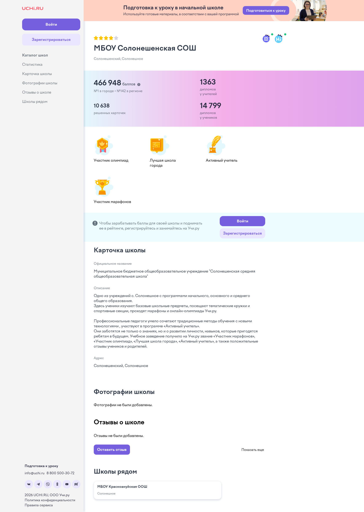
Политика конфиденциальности (50, 500)
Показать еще (252, 450)
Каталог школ (35, 55)
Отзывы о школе (36, 92)
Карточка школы (37, 73)
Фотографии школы (39, 83)
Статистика (32, 64)
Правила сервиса (39, 505)
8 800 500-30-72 (60, 473)
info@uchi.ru (34, 473)
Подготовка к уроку (41, 466)
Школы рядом (34, 101)
